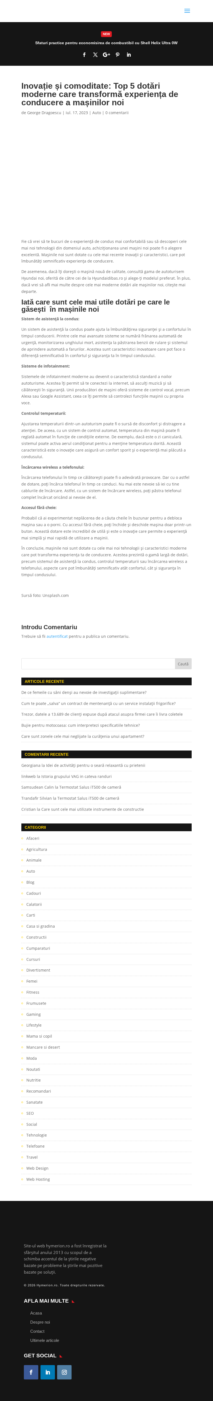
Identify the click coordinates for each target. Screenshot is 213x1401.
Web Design (37, 1168)
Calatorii (34, 904)
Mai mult (106, 44)
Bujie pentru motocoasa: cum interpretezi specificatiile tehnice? (80, 725)
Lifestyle (34, 1025)
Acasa (36, 1313)
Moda (31, 1058)
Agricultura (36, 849)
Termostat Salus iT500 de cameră (90, 787)
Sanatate (34, 1102)
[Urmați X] (95, 54)
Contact (37, 1331)
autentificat (57, 636)
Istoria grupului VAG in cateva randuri (76, 776)
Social (31, 1124)
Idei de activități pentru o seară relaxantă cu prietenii (95, 765)
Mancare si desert (43, 1047)
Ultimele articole (44, 1340)
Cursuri (33, 959)
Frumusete (36, 1003)
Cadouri (33, 893)
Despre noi (40, 1322)
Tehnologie (36, 1135)
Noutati (33, 1069)
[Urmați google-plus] (106, 54)
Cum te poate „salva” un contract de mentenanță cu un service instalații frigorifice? (99, 703)
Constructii (36, 937)
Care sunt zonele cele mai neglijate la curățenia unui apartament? (82, 736)
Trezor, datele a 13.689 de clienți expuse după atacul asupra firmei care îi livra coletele (102, 714)
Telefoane (35, 1146)
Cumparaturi (38, 948)
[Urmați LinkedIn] (128, 54)
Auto (96, 112)
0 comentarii (117, 112)
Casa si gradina (40, 926)
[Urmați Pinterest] (117, 54)
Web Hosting (38, 1179)
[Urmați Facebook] (84, 54)
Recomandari (38, 1091)
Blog (30, 882)
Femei (31, 981)
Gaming (33, 1014)
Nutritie (33, 1080)
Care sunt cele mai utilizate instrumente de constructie (92, 809)
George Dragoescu (44, 112)
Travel (32, 1157)
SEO (30, 1113)
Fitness (32, 992)
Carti (30, 915)
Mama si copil (39, 1036)
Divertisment (38, 970)
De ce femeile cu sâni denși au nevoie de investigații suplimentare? (83, 692)
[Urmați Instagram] (64, 1372)
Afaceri (32, 838)
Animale (34, 860)
